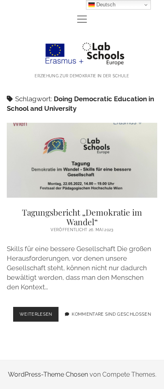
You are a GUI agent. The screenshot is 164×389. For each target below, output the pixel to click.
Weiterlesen (39, 316)
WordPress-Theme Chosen (48, 374)
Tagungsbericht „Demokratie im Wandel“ (82, 160)
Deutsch (105, 5)
